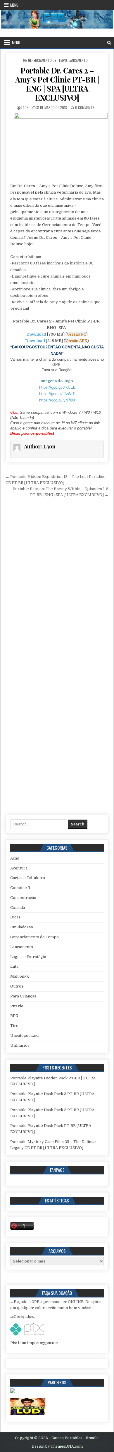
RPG (14, 1015)
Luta (14, 966)
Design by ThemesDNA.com (57, 1446)
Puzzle (16, 1006)
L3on (25, 107)
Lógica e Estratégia (28, 957)
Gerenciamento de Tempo (47, 60)
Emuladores (21, 927)
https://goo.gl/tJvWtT (57, 394)
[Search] (109, 42)
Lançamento (78, 60)
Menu (14, 5)
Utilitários (20, 1045)
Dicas (15, 917)
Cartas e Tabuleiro (27, 878)
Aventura (18, 868)
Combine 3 (20, 887)
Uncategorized (24, 1035)
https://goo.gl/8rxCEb (57, 387)
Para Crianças (23, 996)
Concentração (23, 897)
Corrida (17, 907)
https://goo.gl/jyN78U (57, 400)
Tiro (14, 1025)
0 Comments (84, 107)
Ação (14, 858)
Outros (16, 986)
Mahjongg (19, 976)
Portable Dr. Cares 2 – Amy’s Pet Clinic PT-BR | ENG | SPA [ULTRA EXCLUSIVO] (57, 84)
